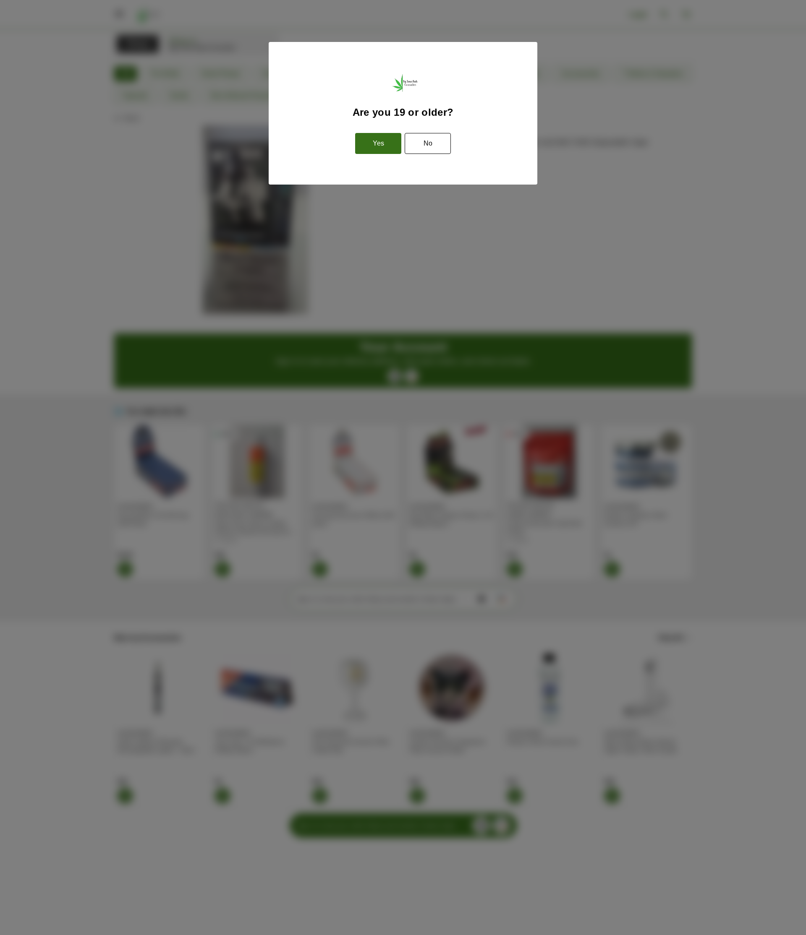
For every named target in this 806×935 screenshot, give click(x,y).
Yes (378, 143)
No (428, 143)
